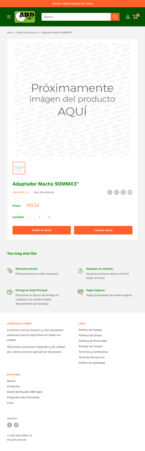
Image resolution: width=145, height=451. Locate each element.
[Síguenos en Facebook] (9, 424)
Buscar (11, 381)
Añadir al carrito (42, 230)
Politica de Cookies (90, 330)
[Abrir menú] (9, 16)
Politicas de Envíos (90, 335)
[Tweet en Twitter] (123, 192)
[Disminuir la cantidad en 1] (30, 217)
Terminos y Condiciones (93, 352)
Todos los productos (27, 32)
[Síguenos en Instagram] (16, 424)
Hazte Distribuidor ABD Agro (24, 392)
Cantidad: (18, 217)
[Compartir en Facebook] (109, 192)
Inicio (10, 32)
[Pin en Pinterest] (116, 192)
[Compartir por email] (129, 192)
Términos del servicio (92, 357)
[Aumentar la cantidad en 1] (49, 217)
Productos (13, 386)
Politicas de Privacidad (93, 341)
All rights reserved (16, 440)
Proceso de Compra (91, 346)
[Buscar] (115, 17)
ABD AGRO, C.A (21, 192)
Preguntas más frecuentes (23, 397)
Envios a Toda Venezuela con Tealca (72, 3)
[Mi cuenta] (128, 17)
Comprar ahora (103, 230)
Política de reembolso (92, 363)
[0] (135, 17)
